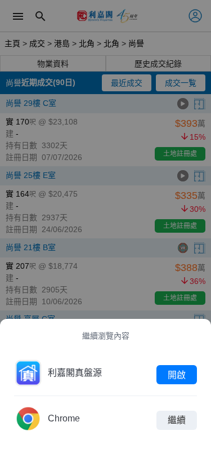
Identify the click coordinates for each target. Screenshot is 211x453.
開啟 (177, 374)
